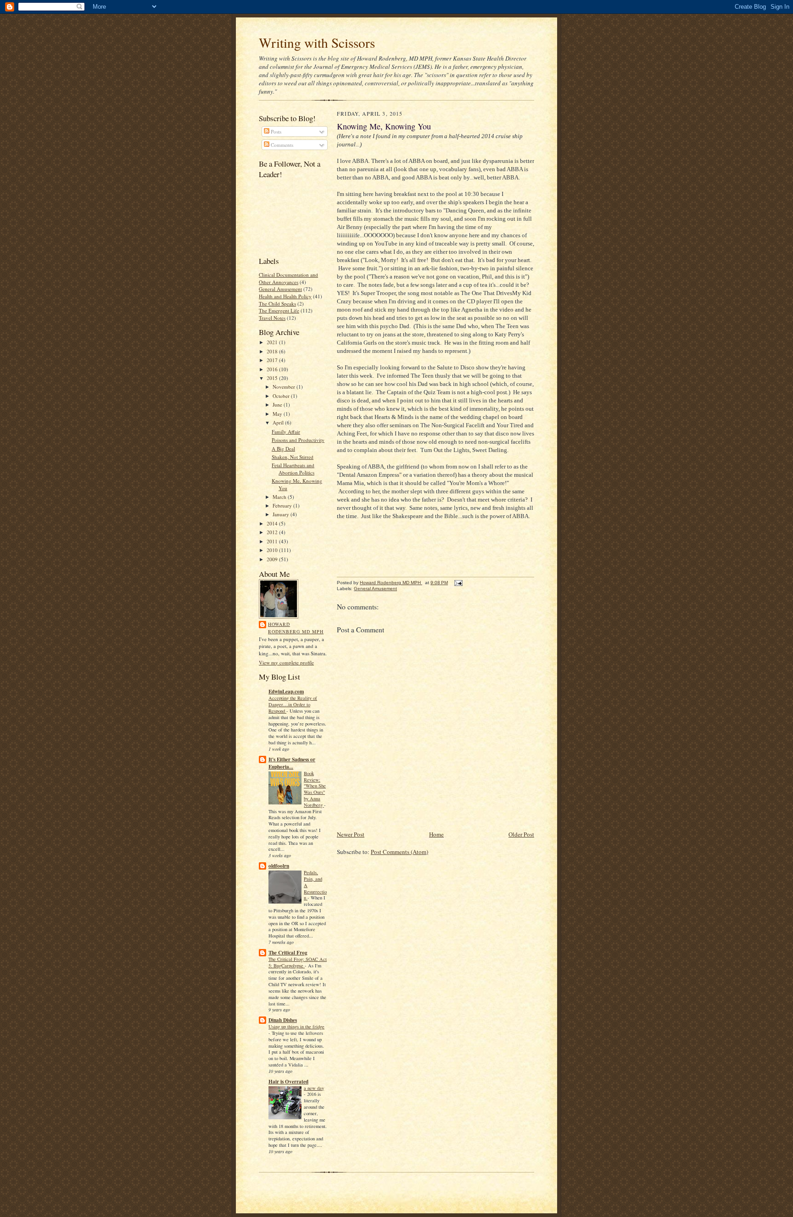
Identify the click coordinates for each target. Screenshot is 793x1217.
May (278, 413)
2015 (273, 377)
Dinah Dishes (282, 1020)
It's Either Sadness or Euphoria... (291, 763)
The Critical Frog (287, 952)
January (281, 514)
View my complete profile (286, 662)
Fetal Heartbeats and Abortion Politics (293, 469)
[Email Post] (458, 582)
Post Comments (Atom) (399, 852)
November (284, 386)
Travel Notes (272, 317)
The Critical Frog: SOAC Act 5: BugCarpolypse (297, 962)
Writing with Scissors (317, 42)
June (278, 404)
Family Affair (286, 431)
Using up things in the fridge (296, 1026)
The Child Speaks (277, 303)
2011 (273, 541)
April (279, 422)
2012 (273, 532)
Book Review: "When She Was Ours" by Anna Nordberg (315, 789)
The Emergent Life (279, 310)
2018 (273, 351)
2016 (273, 369)
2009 (273, 559)
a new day (314, 1088)
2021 (273, 342)
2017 (273, 360)
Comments (281, 144)
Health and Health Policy (285, 296)
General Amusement (280, 288)
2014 (273, 523)
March (280, 496)
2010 (273, 550)
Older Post (521, 834)
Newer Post (350, 834)
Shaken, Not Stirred (292, 456)
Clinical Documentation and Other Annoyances (288, 278)
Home (436, 834)
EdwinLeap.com (286, 691)
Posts (275, 131)
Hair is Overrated (288, 1081)
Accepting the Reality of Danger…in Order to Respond (292, 704)
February (283, 505)
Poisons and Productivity (298, 439)
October (282, 395)
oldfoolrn (278, 866)
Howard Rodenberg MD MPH (296, 628)
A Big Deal (283, 448)
